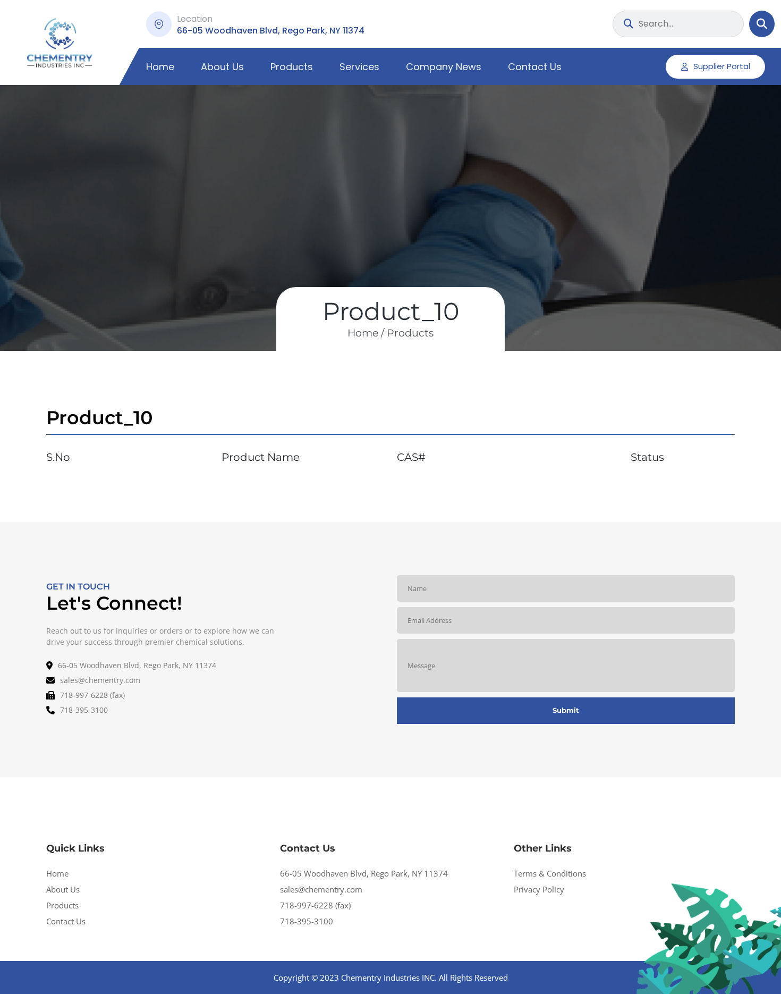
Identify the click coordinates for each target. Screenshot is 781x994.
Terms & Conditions (550, 873)
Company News (443, 66)
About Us (222, 66)
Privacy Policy (539, 889)
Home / (365, 333)
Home (160, 66)
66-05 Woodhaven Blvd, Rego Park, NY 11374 (364, 873)
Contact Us (535, 66)
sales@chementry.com (321, 889)
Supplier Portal (721, 66)
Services (359, 66)
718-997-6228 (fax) (315, 905)
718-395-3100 (306, 921)
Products (291, 66)
